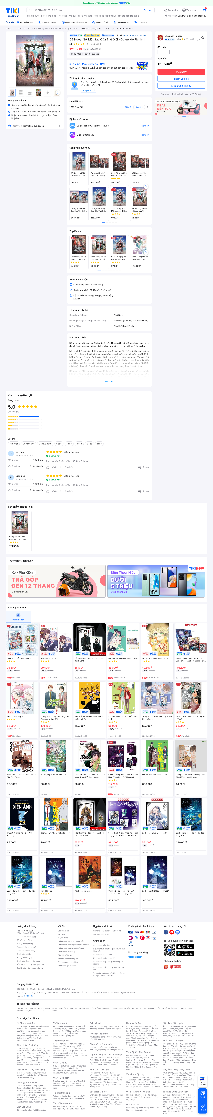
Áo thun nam (58, 1044)
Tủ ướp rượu (189, 1036)
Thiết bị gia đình (39, 1110)
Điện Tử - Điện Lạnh (173, 1023)
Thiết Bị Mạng (104, 1062)
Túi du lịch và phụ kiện (104, 1026)
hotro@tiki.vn (38, 964)
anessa (154, 1008)
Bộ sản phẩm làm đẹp (32, 1100)
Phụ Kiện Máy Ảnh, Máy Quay (175, 1073)
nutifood (124, 1008)
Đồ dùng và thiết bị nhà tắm (106, 1080)
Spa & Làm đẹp (144, 1080)
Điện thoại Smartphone (26, 1073)
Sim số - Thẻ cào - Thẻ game (147, 1087)
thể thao (88, 16)
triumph (116, 1008)
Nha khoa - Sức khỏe (141, 1084)
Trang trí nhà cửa (97, 1073)
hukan (37, 1011)
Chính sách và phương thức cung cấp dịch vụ (108, 962)
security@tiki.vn (37, 968)
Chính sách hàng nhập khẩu (28, 961)
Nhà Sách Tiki (133, 1104)
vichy (43, 1011)
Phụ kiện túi (79, 1098)
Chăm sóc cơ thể (29, 1090)
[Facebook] (166, 932)
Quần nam (69, 1044)
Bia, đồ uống (26, 1058)
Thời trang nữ (60, 1023)
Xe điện (151, 1095)
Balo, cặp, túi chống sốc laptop (106, 1027)
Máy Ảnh (184, 1087)
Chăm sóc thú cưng (98, 1095)
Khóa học (148, 1077)
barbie (54, 1008)
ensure (68, 1008)
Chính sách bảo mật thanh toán (71, 941)
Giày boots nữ (63, 1070)
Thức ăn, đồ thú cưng (30, 1062)
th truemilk (45, 1008)
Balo (91, 1026)
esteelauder (35, 1008)
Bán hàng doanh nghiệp (68, 962)
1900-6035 (28, 931)
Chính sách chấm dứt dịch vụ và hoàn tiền (108, 968)
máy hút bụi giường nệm (178, 1105)
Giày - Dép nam (61, 1078)
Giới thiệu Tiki (63, 931)
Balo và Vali (96, 1023)
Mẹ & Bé (142, 1036)
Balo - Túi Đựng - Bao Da (178, 1080)
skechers (102, 1008)
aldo (109, 1008)
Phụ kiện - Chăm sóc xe (136, 1095)
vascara (20, 1008)
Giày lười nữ (75, 1070)
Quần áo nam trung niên (68, 1055)
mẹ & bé (52, 16)
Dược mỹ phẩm (39, 1102)
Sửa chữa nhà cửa (101, 1075)
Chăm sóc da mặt (24, 1086)
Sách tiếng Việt (132, 1108)
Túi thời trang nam (62, 1103)
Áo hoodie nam (64, 1048)
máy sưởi (166, 1095)
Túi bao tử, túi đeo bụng (75, 1109)
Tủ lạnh (171, 1029)
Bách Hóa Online (98, 1091)
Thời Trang (148, 1026)
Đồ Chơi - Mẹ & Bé (26, 1023)
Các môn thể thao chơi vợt (179, 1056)
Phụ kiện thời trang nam (105, 1038)
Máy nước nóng (178, 1033)
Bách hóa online (138, 1038)
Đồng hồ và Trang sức (101, 1044)
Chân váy (71, 1031)
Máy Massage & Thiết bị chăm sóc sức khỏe (33, 1091)
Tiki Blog (61, 934)
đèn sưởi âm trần (175, 1111)
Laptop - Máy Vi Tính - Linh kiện (106, 1054)
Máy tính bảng (28, 1077)
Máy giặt (171, 1031)
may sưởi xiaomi (175, 1102)
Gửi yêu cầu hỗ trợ (24, 940)
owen (61, 1008)
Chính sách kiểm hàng (26, 950)
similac (175, 1008)
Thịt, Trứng (29, 1048)
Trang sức (94, 1047)
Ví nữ (80, 1096)
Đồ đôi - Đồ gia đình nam (72, 1051)
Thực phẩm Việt (38, 1051)
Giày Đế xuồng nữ (69, 1073)
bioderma (83, 1008)
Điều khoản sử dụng (66, 952)
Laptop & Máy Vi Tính (146, 1040)
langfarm (29, 1011)
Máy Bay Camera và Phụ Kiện (178, 1085)
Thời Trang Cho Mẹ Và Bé (27, 1026)
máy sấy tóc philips (181, 1097)
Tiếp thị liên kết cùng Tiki (68, 959)
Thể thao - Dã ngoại (138, 1031)
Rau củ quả (25, 1051)
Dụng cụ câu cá (174, 1053)
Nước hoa (26, 1099)
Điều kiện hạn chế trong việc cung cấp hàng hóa (109, 950)
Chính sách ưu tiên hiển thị (104, 958)
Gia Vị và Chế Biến (102, 1099)
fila (48, 1011)
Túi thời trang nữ (61, 1093)
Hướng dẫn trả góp (24, 957)
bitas (190, 1008)
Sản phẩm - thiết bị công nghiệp (142, 1041)
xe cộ (44, 16)
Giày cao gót (58, 1066)
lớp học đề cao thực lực (105, 16)
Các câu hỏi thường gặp (26, 937)
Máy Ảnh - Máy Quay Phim (176, 1069)
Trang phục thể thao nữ (172, 1044)
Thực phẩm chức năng (30, 1088)
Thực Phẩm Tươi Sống (28, 1045)
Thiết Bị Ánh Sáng (179, 1075)
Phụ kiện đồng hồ (102, 1050)
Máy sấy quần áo (175, 1036)
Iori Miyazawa (130, 35)
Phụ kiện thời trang (99, 1033)
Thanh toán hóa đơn (134, 1077)
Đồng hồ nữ (104, 1047)
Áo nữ (55, 1026)
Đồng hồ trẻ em (116, 1050)
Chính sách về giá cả (101, 945)
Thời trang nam (61, 1040)
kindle (131, 1008)
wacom (147, 1008)
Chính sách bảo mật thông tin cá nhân (73, 945)
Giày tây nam (71, 1081)
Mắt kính (112, 1037)
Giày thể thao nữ (183, 1060)
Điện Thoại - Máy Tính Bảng (31, 1069)
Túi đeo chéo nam (67, 1106)
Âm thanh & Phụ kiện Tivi (173, 1026)
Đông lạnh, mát (34, 1053)
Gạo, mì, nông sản (30, 1055)
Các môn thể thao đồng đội (179, 1055)
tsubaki (54, 1011)
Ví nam (56, 1106)
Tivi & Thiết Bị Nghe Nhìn (141, 1044)
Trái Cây (20, 1048)
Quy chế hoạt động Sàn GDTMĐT (107, 931)
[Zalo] (177, 932)
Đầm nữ (62, 1026)
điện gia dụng (33, 16)
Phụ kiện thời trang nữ (99, 1037)
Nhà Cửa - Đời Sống (100, 1069)
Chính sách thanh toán (102, 955)
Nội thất (102, 1077)
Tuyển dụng (63, 938)
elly (89, 1008)
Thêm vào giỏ (181, 78)
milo (95, 1008)
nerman (139, 1008)
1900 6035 (28, 996)
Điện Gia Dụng (24, 1107)
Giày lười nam (58, 1081)
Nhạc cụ (109, 1084)
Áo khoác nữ (73, 1029)
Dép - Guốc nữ (71, 1066)
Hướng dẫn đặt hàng (25, 943)
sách (80, 16)
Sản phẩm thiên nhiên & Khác (31, 1093)
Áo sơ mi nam (69, 1046)
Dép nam (66, 1083)
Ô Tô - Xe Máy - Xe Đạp (138, 1091)
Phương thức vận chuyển (27, 947)
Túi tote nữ (68, 1098)
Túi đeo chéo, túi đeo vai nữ (64, 1096)
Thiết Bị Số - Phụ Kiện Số (138, 1052)
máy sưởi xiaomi (181, 1104)
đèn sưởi (175, 1095)
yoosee (162, 1008)
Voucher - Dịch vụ (135, 1074)
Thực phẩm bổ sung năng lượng (179, 1061)
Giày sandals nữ (67, 1068)
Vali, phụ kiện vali (115, 1029)
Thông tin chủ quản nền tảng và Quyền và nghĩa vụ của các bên (109, 974)
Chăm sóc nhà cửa (32, 1065)
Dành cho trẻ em (29, 1060)
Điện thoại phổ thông (30, 1075)
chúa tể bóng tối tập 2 (128, 16)
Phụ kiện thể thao (179, 1048)
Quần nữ (70, 1026)
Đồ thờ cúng (99, 1084)
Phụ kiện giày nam (65, 1086)
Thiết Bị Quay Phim (177, 1084)
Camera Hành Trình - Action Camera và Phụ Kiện (179, 1077)
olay (169, 1008)
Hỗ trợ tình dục (38, 1099)
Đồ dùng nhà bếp (24, 1110)
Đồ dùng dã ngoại (179, 1046)
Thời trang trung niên (66, 1036)
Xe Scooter (148, 1097)
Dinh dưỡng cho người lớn (31, 1036)
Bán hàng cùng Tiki (101, 934)
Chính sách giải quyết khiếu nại (71, 948)
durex (74, 1008)
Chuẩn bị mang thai (30, 1040)
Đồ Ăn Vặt (99, 1102)
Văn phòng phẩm (147, 1108)
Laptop (113, 1065)
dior (26, 1008)
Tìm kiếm (148, 10)
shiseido (20, 1011)
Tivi (169, 1033)
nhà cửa (73, 16)
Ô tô (140, 1097)
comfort (183, 1008)
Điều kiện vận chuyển (67, 966)
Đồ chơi (42, 1026)
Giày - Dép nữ (60, 1062)
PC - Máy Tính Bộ (101, 1065)
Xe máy (134, 1097)
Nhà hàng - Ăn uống (140, 1082)
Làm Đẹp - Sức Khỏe (27, 1082)
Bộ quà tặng (102, 1106)
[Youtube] (171, 932)
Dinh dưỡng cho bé (30, 1033)
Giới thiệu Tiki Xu (65, 955)
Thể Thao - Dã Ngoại (173, 1040)
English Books (141, 1110)
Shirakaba (141, 35)
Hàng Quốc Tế (133, 1023)
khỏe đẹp (62, 16)
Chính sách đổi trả (24, 954)
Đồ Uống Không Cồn (104, 1104)
